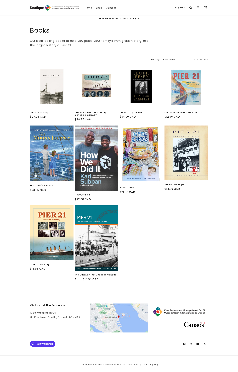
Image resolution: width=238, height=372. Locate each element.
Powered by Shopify (115, 364)
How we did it (82, 195)
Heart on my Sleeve (131, 112)
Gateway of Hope (174, 184)
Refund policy (151, 364)
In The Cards (127, 187)
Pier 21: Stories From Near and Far (183, 112)
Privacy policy (135, 364)
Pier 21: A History (39, 112)
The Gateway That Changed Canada (96, 275)
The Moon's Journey (41, 185)
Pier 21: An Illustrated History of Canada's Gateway (92, 114)
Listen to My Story (39, 264)
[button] (190, 7)
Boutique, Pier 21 (96, 364)
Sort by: (155, 59)
